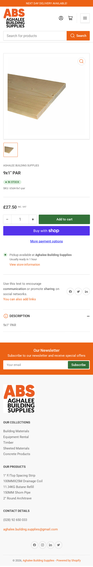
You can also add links (19, 299)
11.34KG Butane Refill (18, 487)
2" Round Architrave (17, 498)
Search (81, 36)
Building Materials (16, 431)
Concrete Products (16, 454)
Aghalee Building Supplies (21, 165)
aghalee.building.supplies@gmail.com (30, 529)
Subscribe (78, 365)
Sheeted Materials (16, 448)
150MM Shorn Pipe (16, 492)
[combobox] (46, 35)
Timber (8, 443)
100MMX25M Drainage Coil (23, 481)
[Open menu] (85, 18)
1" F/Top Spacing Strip (19, 475)
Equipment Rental (16, 437)
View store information (25, 264)
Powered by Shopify (68, 560)
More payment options (46, 241)
